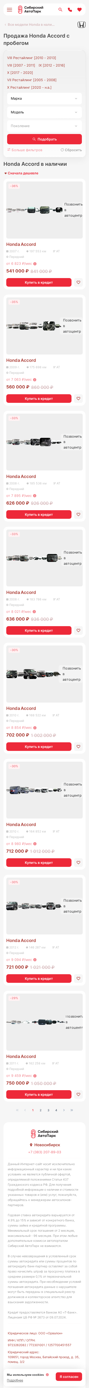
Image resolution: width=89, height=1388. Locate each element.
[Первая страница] (17, 1110)
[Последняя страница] (71, 1110)
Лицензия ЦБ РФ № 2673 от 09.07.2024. (37, 1317)
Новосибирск (47, 1145)
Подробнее (15, 1380)
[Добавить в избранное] (78, 282)
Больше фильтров (26, 150)
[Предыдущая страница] (25, 1110)
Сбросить (73, 150)
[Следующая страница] (63, 1110)
